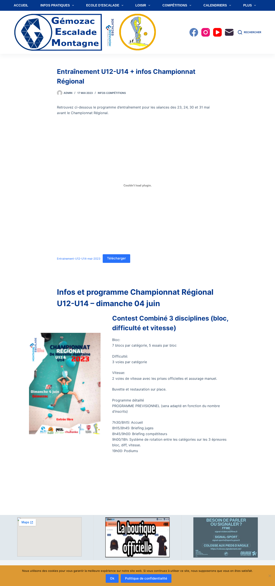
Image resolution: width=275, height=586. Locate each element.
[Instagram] (205, 32)
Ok (112, 578)
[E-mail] (229, 32)
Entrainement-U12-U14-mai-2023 (78, 258)
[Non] (269, 576)
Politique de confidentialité (146, 578)
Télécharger (116, 258)
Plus (247, 5)
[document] (173, 323)
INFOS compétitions (112, 93)
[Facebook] (193, 32)
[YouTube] (217, 32)
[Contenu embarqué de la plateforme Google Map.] (49, 537)
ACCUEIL (21, 5)
